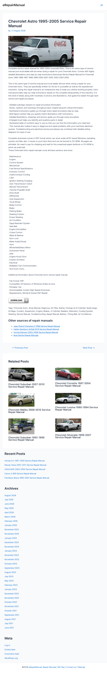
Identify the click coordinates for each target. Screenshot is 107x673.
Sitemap (81, 667)
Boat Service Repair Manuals (26, 335)
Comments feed (12, 654)
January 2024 (11, 551)
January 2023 (11, 589)
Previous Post (20, 348)
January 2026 (11, 525)
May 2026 (9, 508)
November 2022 (12, 598)
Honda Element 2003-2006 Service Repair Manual (36, 332)
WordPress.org (11, 658)
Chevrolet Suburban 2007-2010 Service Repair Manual (26, 385)
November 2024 (12, 547)
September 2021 (12, 615)
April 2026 (9, 512)
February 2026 (11, 521)
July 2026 (9, 499)
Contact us (71, 667)
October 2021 (11, 611)
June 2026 (9, 504)
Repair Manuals (49, 667)
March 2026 (10, 517)
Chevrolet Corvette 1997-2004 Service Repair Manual (73, 384)
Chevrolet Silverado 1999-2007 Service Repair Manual (73, 436)
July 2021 (9, 623)
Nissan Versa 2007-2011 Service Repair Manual (25, 465)
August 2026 (10, 495)
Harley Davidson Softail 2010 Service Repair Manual (36, 329)
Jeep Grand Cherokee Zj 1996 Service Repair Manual (37, 326)
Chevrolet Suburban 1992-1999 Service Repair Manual (26, 438)
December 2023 (12, 555)
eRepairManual (14, 5)
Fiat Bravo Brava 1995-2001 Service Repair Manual (27, 478)
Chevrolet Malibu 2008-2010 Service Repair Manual (29, 411)
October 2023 (11, 564)
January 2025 (11, 538)
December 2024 (12, 542)
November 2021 (12, 606)
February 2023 (11, 585)
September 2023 (12, 568)
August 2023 (10, 572)
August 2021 (10, 619)
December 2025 (12, 529)
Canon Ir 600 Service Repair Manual (20, 473)
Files (63, 667)
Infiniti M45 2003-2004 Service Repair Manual (25, 469)
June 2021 (9, 628)
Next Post (89, 348)
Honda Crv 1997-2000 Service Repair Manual (24, 461)
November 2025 (12, 534)
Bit (59, 667)
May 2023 (9, 581)
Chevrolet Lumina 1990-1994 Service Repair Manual (76, 408)
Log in (7, 645)
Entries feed (10, 649)
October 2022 (11, 602)
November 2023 (12, 559)
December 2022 (12, 593)
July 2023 (9, 576)
